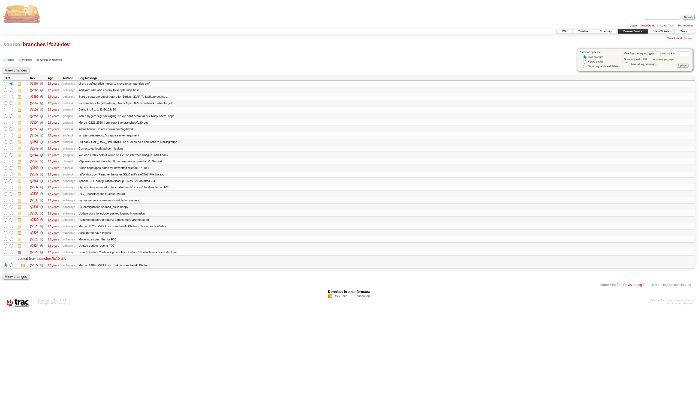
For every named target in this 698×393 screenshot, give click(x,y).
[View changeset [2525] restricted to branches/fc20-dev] (41, 239)
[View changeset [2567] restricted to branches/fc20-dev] (41, 83)
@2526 (34, 233)
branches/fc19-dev (52, 259)
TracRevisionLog (629, 285)
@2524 (34, 246)
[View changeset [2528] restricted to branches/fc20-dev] (41, 226)
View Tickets (661, 31)
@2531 (34, 207)
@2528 (34, 226)
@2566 (34, 90)
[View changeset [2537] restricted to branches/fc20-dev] (41, 187)
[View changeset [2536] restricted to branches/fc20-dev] (41, 194)
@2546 (34, 161)
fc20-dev (59, 44)
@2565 (34, 97)
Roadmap (606, 31)
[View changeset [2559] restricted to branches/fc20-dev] (41, 109)
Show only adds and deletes (603, 66)
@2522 (34, 265)
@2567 (34, 83)
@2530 (34, 213)
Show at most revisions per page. (649, 59)
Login (633, 25)
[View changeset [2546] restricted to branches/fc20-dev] (41, 161)
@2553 (34, 129)
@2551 (34, 142)
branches (34, 44)
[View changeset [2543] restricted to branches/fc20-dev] (41, 168)
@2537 (34, 187)
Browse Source (632, 31)
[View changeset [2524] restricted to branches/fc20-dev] (41, 246)
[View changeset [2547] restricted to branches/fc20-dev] (41, 155)
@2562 (34, 103)
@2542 (34, 174)
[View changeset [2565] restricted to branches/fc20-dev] (41, 97)
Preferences (685, 25)
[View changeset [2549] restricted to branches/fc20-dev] (41, 148)
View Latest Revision (680, 38)
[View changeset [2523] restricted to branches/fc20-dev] (41, 252)
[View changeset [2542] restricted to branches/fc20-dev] (41, 174)
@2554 (34, 122)
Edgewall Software (53, 303)
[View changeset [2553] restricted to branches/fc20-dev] (41, 129)
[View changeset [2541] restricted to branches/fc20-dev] (41, 181)
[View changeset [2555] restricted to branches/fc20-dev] (41, 116)
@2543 (34, 168)
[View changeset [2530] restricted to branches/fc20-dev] (41, 213)
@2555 (34, 116)
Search (684, 31)
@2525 (34, 239)
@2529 (34, 220)
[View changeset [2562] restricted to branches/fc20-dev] (41, 103)
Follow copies (595, 61)
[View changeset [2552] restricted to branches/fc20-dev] (41, 135)
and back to (669, 53)
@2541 (34, 181)
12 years (53, 83)
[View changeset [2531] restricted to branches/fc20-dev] (41, 207)
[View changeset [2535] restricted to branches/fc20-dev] (41, 200)
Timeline (583, 31)
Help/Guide (648, 25)
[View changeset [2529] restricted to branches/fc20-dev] (41, 220)
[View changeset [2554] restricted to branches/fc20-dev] (41, 122)
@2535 (34, 200)
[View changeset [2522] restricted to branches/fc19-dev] (41, 265)
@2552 (34, 135)
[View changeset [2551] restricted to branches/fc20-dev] (41, 142)
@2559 (34, 109)
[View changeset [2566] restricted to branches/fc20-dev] (41, 90)
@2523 (34, 252)
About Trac (667, 25)
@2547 (34, 155)
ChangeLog (362, 295)
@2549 (34, 148)
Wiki (564, 31)
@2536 (34, 194)
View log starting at (635, 53)
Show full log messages (643, 64)
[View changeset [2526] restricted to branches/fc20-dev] (41, 233)
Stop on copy (595, 57)
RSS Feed (340, 295)
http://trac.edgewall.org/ (680, 303)
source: (12, 44)
